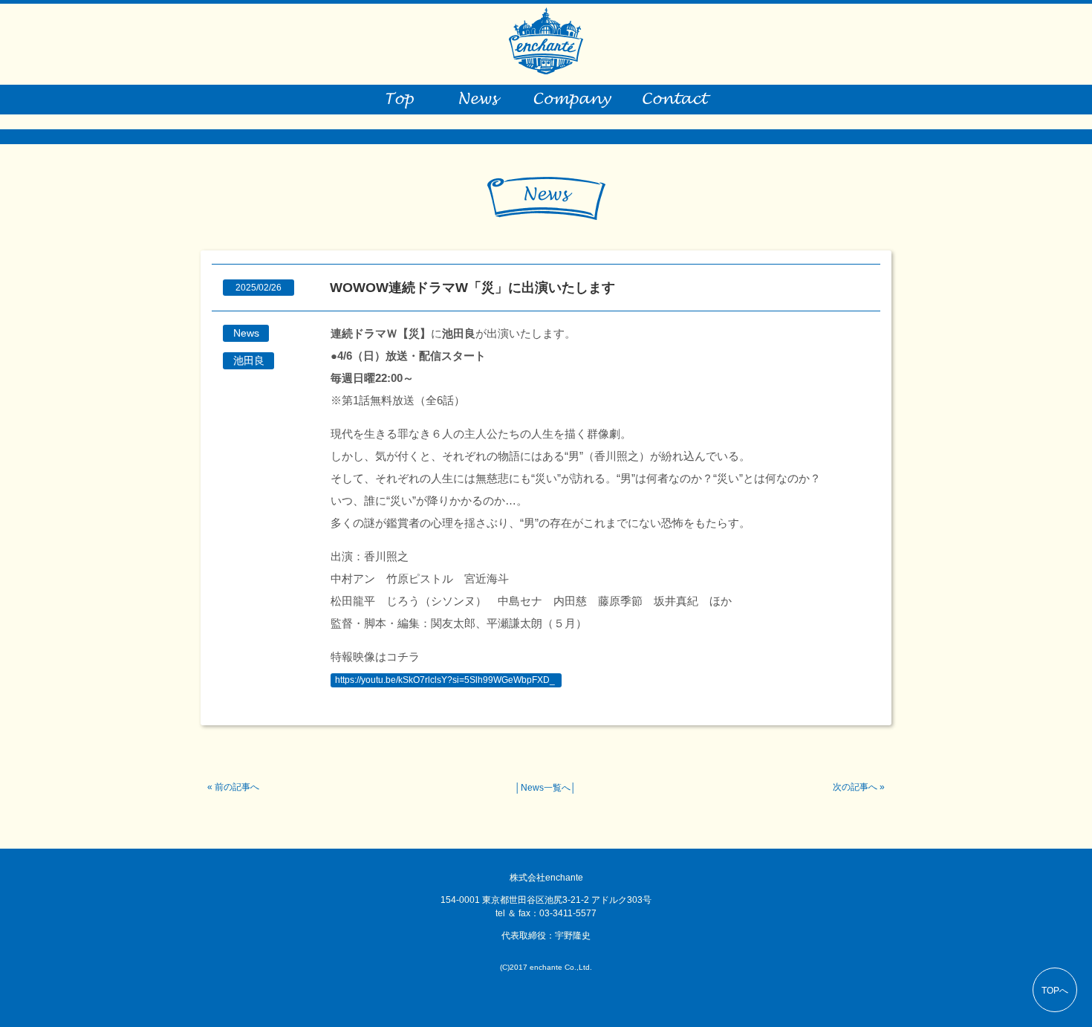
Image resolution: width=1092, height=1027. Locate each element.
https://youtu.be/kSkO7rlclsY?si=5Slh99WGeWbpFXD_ (445, 680)
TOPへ (1054, 990)
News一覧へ (546, 788)
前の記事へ (237, 787)
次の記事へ (855, 787)
